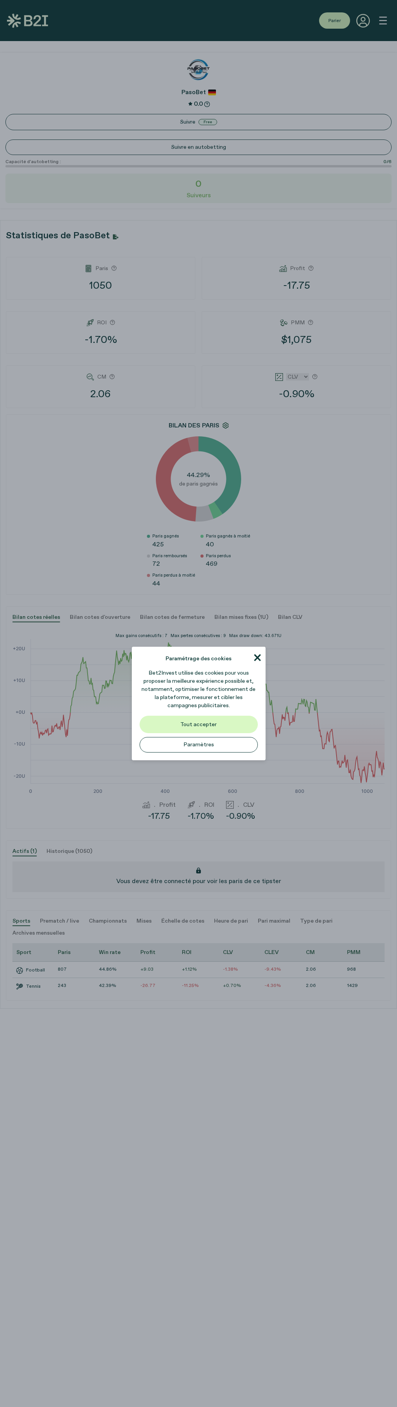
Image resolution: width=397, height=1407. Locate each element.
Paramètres (198, 744)
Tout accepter (198, 724)
